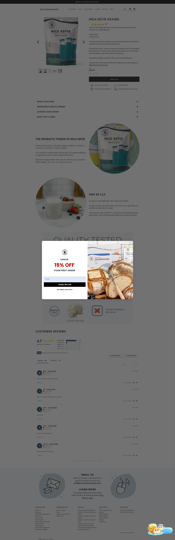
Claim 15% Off (64, 284)
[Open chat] (159, 529)
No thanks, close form (64, 289)
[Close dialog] (131, 243)
